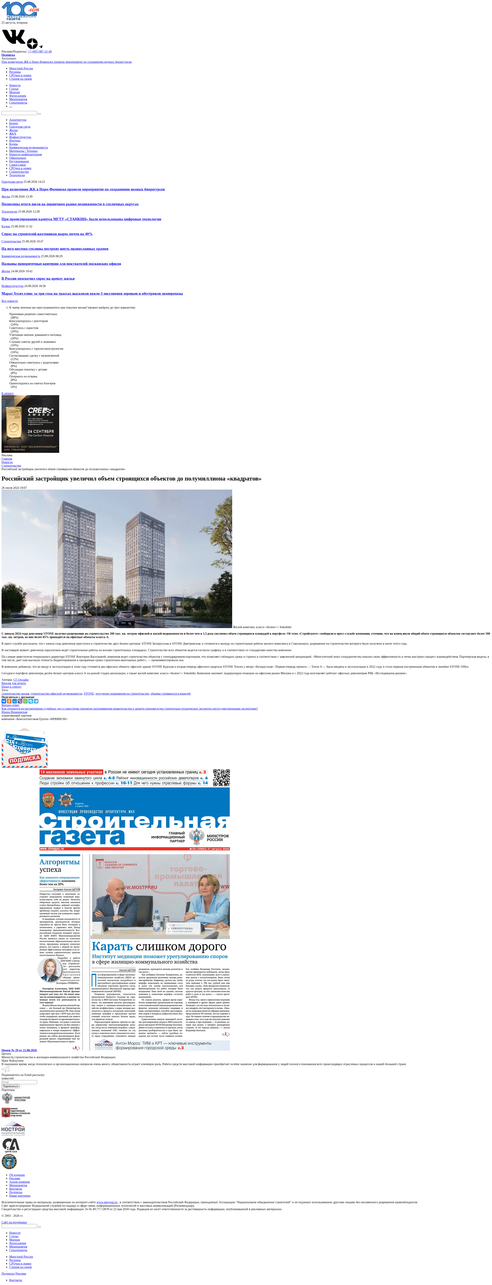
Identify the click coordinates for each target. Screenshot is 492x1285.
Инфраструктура (20, 137)
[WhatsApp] (25, 701)
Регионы (15, 71)
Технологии (17, 175)
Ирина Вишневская (14, 712)
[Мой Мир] (14, 701)
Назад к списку (12, 686)
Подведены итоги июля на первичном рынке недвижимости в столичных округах (70, 204)
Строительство (19, 171)
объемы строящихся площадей (171, 693)
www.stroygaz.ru (106, 1202)
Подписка (15, 1192)
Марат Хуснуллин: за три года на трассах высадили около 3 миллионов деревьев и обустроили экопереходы (92, 293)
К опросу (8, 393)
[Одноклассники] (9, 701)
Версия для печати (14, 683)
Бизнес (13, 123)
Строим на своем (20, 78)
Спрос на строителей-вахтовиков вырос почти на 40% (47, 234)
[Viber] (20, 701)
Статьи (13, 1236)
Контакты (15, 1188)
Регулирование (19, 161)
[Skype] (30, 701)
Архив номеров (19, 1181)
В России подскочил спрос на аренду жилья (38, 278)
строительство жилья (15, 693)
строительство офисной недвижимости (56, 693)
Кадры (13, 144)
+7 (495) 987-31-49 (40, 51)
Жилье (13, 130)
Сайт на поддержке (14, 1222)
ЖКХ (12, 133)
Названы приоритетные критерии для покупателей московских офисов (61, 264)
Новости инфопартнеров (25, 154)
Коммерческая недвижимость (28, 147)
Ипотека (14, 140)
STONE (89, 693)
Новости (15, 1232)
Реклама (14, 1178)
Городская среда (19, 126)
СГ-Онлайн (21, 679)
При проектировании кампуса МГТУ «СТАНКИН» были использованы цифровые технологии (81, 219)
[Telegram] (36, 701)
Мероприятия (18, 1185)
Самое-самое (17, 164)
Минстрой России (21, 68)
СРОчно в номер (20, 75)
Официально (17, 157)
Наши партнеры (19, 1195)
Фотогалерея (17, 1243)
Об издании (17, 1175)
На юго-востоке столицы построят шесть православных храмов (55, 249)
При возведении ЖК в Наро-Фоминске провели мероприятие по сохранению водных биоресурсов (67, 61)
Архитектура (17, 119)
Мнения (14, 1239)
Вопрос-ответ (10, 705)
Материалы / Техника (23, 151)
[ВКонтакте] (4, 701)
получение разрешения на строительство (122, 693)
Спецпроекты (18, 1250)
